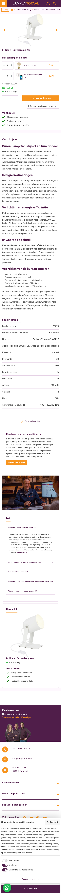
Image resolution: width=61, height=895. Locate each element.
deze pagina (22, 552)
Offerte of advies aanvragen (41, 106)
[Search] (54, 3)
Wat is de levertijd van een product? (22, 591)
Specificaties (10, 320)
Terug (6, 10)
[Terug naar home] (13, 10)
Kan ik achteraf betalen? (18, 572)
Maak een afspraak (16, 462)
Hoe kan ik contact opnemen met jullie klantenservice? (29, 581)
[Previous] (4, 30)
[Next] (57, 30)
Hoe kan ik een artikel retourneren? (22, 527)
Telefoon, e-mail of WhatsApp (16, 718)
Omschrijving (10, 139)
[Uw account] (48, 3)
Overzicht (54, 822)
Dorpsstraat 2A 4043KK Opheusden (21, 769)
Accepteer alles (30, 889)
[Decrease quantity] (4, 98)
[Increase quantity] (16, 98)
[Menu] (3, 3)
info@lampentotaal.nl (22, 759)
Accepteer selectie (30, 879)
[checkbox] (10, 860)
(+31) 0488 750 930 (21, 749)
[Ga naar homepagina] (29, 3)
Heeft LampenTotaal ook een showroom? (24, 562)
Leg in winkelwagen (41, 98)
